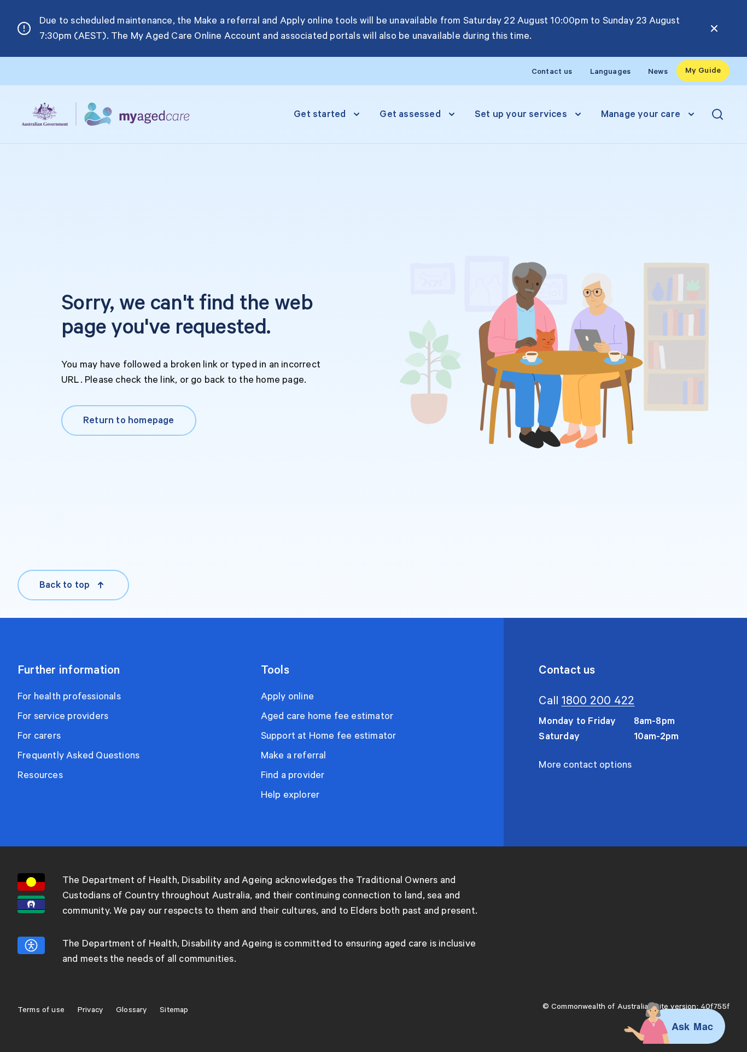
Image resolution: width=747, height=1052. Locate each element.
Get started (320, 114)
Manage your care (640, 114)
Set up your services (521, 114)
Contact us (552, 71)
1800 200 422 (598, 701)
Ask (681, 1026)
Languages (610, 71)
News (658, 71)
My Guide (703, 70)
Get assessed (410, 114)
